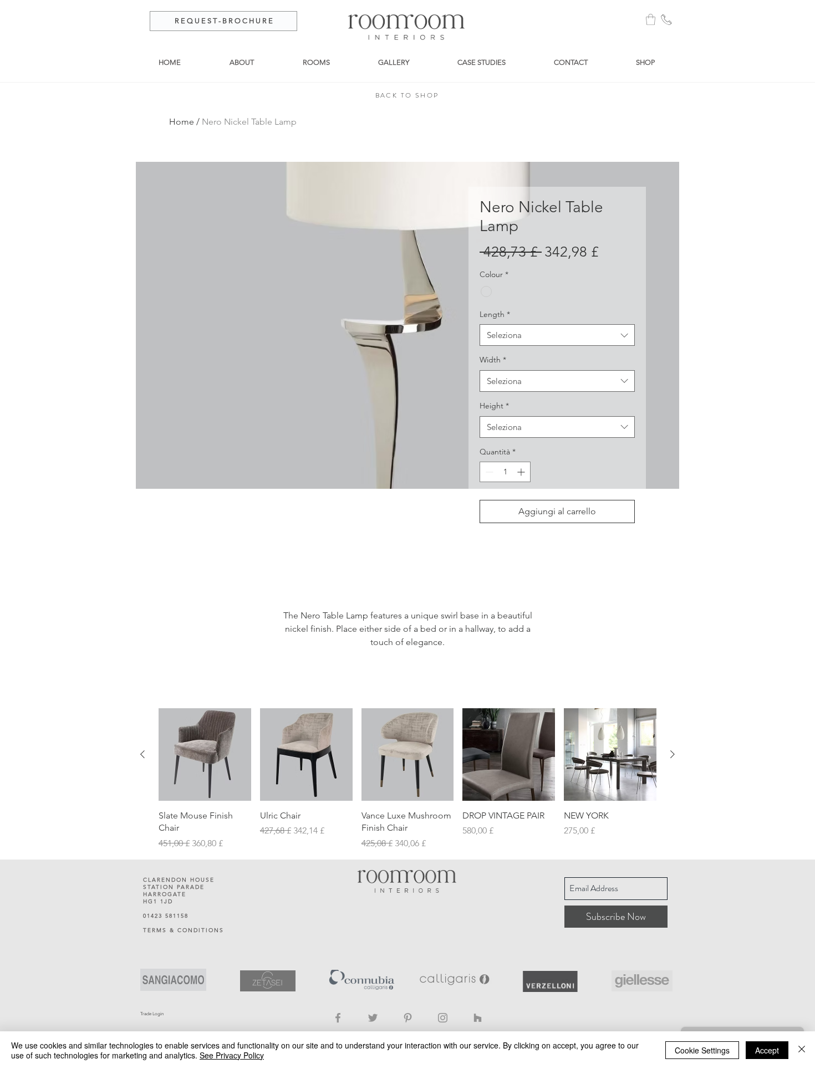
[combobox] (557, 335)
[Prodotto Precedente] (142, 754)
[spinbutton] (505, 472)
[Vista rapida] (205, 754)
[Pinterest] (407, 1017)
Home (181, 121)
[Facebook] (338, 1017)
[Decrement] (488, 472)
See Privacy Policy (232, 1055)
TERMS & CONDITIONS (183, 930)
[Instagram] (442, 1017)
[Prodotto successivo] (672, 754)
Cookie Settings (702, 1050)
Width (493, 360)
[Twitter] (372, 1017)
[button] (650, 19)
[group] (407, 779)
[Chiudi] (801, 1050)
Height (494, 406)
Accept (767, 1050)
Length (495, 314)
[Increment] (522, 472)
